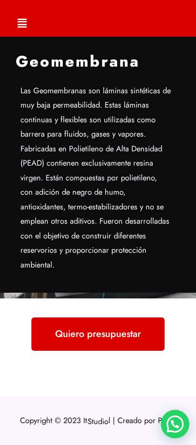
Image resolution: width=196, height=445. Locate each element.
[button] (22, 23)
